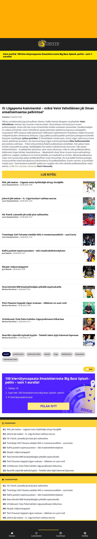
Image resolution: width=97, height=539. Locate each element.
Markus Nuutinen (9, 289)
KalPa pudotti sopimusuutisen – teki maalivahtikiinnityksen (33, 250)
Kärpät (47, 354)
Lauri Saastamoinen (10, 185)
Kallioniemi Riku (34, 354)
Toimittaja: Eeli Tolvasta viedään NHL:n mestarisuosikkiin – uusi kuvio (39, 234)
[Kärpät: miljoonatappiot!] (89, 272)
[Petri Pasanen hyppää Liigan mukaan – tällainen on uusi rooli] (89, 308)
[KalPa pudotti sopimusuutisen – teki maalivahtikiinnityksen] (89, 256)
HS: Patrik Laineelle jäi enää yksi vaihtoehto (25, 214)
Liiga (56, 354)
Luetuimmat (11, 479)
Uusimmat (10, 423)
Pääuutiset (80, 354)
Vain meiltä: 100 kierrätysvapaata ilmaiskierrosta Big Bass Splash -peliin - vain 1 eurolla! (47, 55)
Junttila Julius (18, 354)
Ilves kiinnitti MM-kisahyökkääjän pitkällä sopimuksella (31, 286)
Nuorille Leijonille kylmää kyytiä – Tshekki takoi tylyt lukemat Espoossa (40, 335)
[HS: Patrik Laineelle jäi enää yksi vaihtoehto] (89, 219)
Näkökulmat (66, 354)
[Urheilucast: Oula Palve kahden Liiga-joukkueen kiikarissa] (89, 324)
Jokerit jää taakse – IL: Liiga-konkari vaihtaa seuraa (29, 198)
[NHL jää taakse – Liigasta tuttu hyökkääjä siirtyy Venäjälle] (89, 187)
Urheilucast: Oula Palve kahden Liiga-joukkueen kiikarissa (33, 319)
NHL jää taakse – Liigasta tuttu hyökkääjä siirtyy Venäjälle (32, 182)
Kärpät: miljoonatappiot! (15, 266)
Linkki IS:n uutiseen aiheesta (22, 166)
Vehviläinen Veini (10, 359)
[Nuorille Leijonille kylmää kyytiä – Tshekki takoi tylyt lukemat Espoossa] (89, 340)
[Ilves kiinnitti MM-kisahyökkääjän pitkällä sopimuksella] (89, 292)
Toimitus (5, 117)
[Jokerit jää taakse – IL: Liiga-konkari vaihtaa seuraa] (89, 203)
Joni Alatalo (6, 253)
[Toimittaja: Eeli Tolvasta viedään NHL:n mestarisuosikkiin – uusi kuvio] (89, 239)
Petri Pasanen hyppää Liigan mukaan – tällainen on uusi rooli (34, 302)
